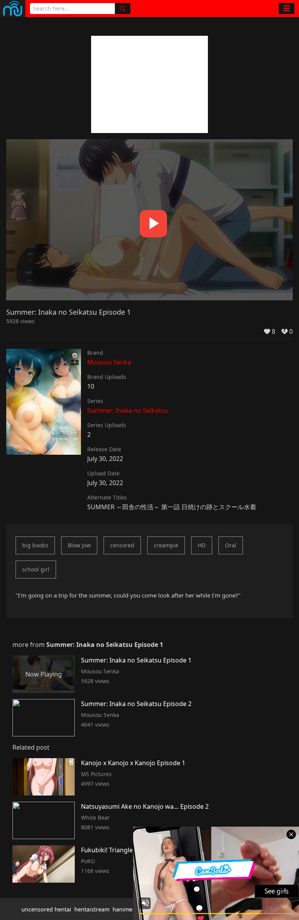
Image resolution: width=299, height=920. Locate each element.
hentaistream (91, 909)
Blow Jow (79, 545)
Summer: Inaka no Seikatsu (127, 410)
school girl (35, 569)
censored (122, 545)
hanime (122, 909)
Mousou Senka (109, 362)
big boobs (35, 545)
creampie (166, 545)
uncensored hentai (46, 909)
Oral (230, 545)
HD (202, 545)
